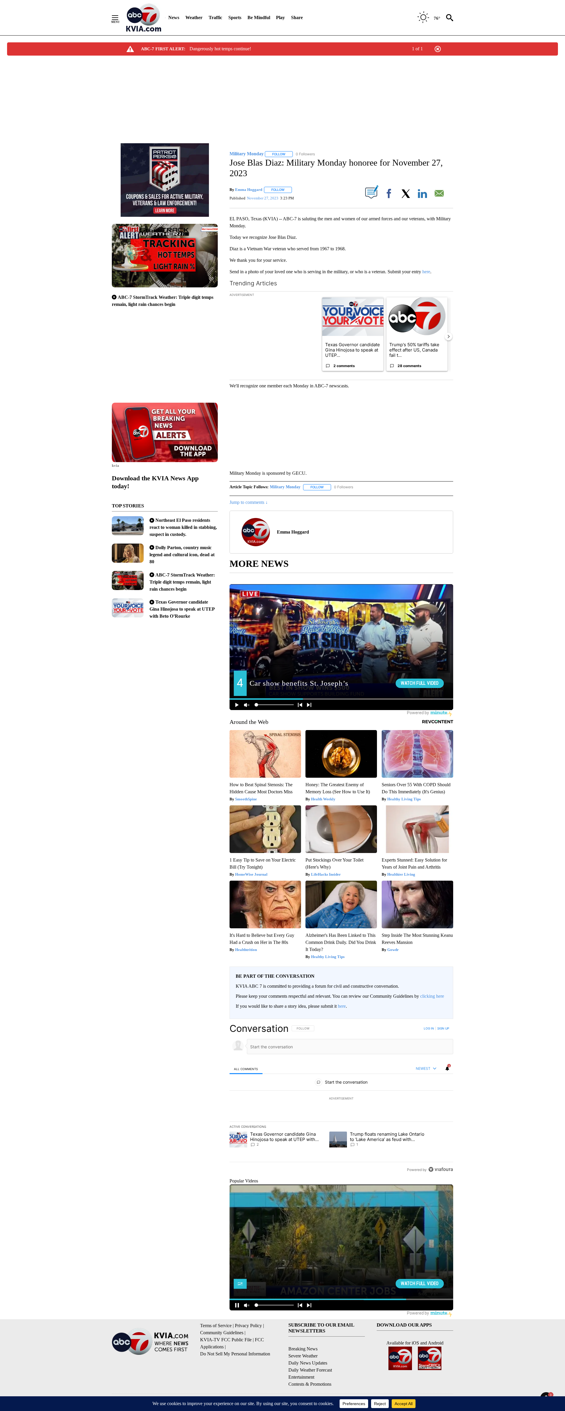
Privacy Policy (248, 1325)
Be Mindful (258, 17)
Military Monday (285, 487)
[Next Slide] (448, 336)
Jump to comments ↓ (249, 502)
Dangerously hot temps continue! (220, 48)
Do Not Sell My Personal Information (235, 1353)
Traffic (215, 17)
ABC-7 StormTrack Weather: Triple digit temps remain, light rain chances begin (182, 582)
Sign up (443, 1028)
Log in (429, 1028)
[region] (341, 1098)
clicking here (432, 996)
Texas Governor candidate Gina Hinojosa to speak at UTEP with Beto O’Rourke (182, 609)
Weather (193, 17)
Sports (234, 17)
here (426, 271)
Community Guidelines (221, 1332)
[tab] (246, 1069)
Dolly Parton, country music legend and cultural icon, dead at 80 (182, 554)
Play (280, 17)
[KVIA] (143, 17)
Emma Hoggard (248, 189)
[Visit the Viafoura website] (440, 1169)
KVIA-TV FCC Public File (226, 1339)
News (173, 17)
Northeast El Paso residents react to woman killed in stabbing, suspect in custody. (183, 527)
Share (297, 17)
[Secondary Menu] (119, 17)
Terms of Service (216, 1325)
